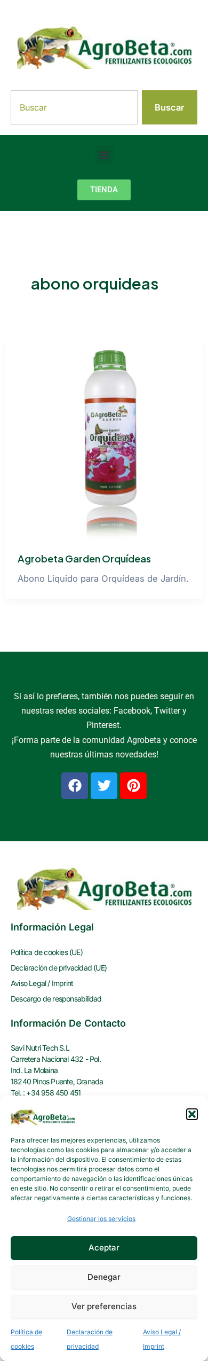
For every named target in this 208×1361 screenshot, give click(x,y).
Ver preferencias (104, 1306)
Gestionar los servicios (101, 1219)
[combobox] (74, 107)
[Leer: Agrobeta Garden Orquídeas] (104, 439)
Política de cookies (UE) (47, 952)
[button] (192, 1114)
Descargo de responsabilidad (56, 998)
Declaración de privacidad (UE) (59, 967)
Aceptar (104, 1247)
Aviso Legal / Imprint (42, 983)
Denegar (104, 1277)
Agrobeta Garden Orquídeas (84, 558)
